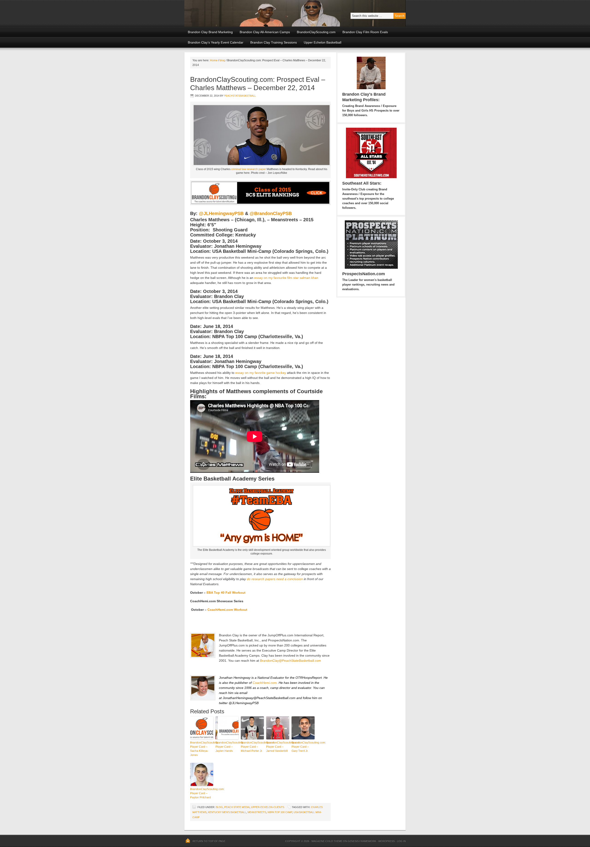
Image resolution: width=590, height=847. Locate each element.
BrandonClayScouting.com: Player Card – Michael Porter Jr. (252, 747)
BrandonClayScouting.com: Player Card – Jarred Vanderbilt (277, 747)
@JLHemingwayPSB (221, 213)
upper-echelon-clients (267, 807)
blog (219, 807)
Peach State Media (237, 807)
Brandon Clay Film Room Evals (365, 32)
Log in (401, 841)
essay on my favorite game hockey (260, 373)
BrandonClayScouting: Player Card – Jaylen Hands (227, 747)
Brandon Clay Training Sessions (273, 42)
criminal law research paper (248, 169)
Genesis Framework (362, 841)
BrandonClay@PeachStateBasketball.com (290, 660)
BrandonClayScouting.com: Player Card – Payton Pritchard (201, 793)
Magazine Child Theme (326, 841)
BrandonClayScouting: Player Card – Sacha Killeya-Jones (201, 749)
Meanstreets (257, 812)
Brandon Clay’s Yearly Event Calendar (215, 42)
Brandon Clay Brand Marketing (210, 32)
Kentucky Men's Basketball (227, 812)
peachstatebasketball (240, 95)
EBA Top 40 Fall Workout (226, 592)
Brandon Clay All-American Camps (265, 32)
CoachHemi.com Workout (227, 609)
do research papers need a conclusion (275, 579)
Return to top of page (208, 841)
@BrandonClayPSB (271, 213)
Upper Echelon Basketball (322, 42)
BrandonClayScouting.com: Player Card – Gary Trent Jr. (303, 747)
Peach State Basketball (240, 13)
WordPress (386, 841)
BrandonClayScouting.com (316, 32)
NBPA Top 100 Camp (280, 812)
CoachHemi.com (265, 683)
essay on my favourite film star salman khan (286, 278)
